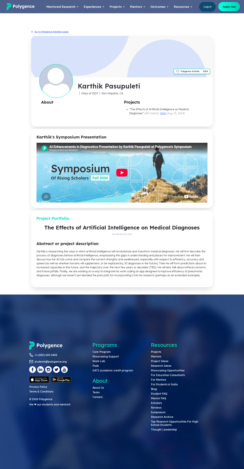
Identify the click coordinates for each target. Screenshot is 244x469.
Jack (163, 113)
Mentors (156, 356)
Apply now (229, 6)
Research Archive (162, 417)
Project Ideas (159, 361)
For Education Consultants (168, 375)
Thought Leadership (164, 429)
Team (96, 392)
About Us (98, 387)
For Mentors (158, 379)
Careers (97, 397)
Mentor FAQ (158, 398)
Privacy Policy (38, 386)
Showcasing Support (105, 356)
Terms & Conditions (41, 391)
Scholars (156, 403)
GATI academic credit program (112, 370)
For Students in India (164, 384)
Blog (154, 389)
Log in (207, 6)
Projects (156, 351)
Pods (95, 365)
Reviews (156, 407)
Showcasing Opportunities (167, 370)
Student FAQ (159, 393)
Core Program (101, 351)
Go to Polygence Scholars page (52, 32)
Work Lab (98, 361)
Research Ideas (161, 365)
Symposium (158, 412)
